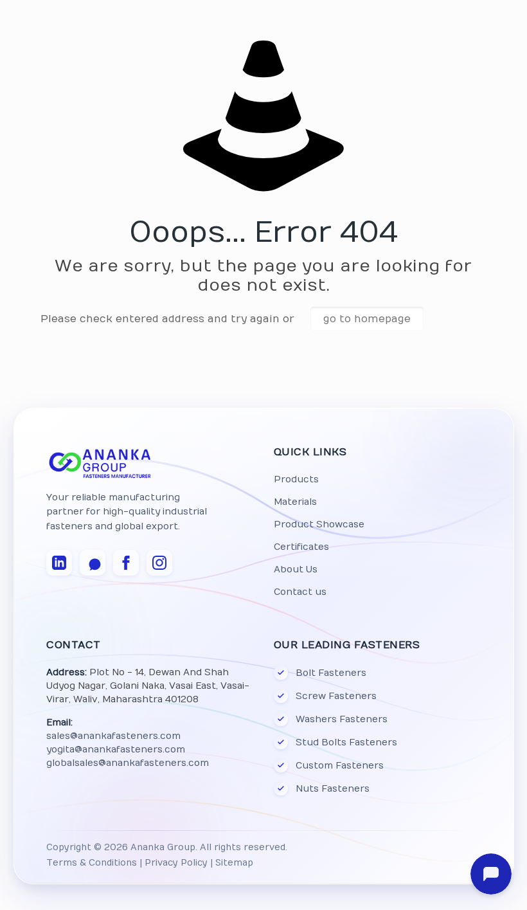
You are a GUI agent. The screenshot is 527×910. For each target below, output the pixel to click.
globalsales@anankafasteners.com (127, 763)
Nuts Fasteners (332, 788)
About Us (295, 569)
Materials (294, 501)
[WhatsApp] (92, 563)
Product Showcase (318, 524)
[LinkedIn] (59, 563)
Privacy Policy (176, 863)
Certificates (300, 546)
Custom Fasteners (339, 765)
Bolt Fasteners (330, 673)
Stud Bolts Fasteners (346, 742)
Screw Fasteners (335, 696)
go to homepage (367, 319)
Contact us (299, 592)
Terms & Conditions (91, 863)
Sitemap (234, 863)
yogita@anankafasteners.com (115, 749)
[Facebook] (126, 563)
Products (295, 479)
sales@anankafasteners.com (113, 736)
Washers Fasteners (341, 719)
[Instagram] (159, 563)
